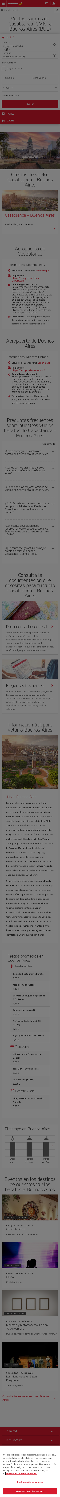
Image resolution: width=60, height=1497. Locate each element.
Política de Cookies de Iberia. (21, 1473)
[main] (30, 1471)
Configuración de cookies (30, 1482)
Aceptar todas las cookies (30, 1491)
